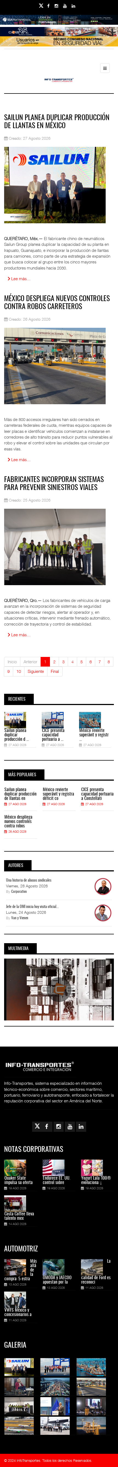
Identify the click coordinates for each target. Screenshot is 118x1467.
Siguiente (36, 671)
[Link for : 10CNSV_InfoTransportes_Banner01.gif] (59, 44)
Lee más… (20, 278)
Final (55, 671)
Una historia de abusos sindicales (28, 880)
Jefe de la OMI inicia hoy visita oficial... (32, 907)
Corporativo (19, 892)
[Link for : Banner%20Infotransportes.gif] (59, 35)
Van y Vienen (19, 918)
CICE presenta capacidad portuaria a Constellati (97, 794)
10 (18, 671)
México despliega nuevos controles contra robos (18, 821)
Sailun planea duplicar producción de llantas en (20, 794)
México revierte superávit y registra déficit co (58, 794)
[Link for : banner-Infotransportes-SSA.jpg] (59, 23)
